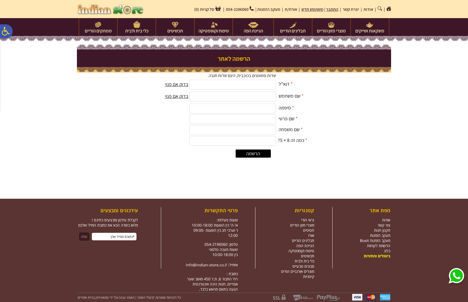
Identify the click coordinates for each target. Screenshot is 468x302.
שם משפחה (289, 129)
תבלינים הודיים (293, 31)
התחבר (332, 9)
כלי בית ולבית (136, 31)
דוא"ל (284, 84)
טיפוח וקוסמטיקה (214, 31)
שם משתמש (289, 96)
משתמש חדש (312, 9)
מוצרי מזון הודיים (331, 31)
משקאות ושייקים (369, 31)
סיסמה (285, 108)
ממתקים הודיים (98, 31)
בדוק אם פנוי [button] (176, 84)
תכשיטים (175, 31)
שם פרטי (286, 118)
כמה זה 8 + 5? (291, 140)
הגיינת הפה (253, 31)
